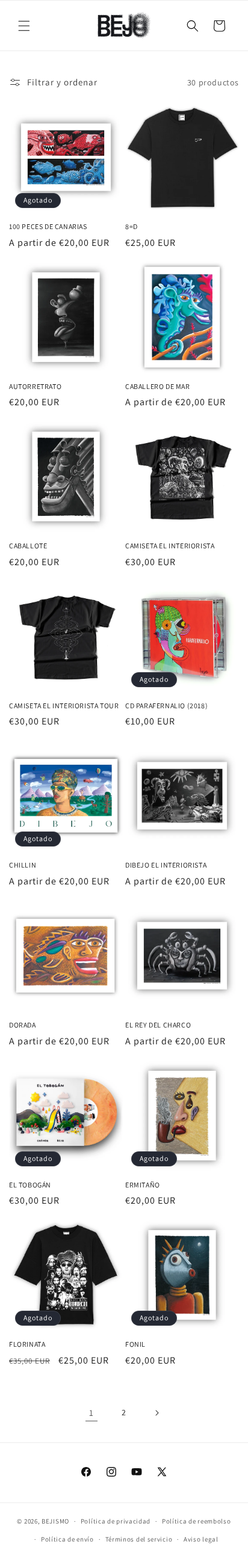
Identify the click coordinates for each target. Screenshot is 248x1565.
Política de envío (67, 1539)
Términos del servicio (139, 1539)
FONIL (135, 1344)
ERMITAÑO (142, 1184)
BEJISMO (55, 1521)
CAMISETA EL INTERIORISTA (169, 545)
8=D (131, 226)
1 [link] (91, 1412)
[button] (24, 26)
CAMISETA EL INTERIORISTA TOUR (64, 705)
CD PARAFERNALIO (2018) (166, 705)
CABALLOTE (28, 545)
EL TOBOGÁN (30, 1184)
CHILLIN (22, 864)
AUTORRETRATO (35, 386)
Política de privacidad (115, 1521)
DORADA (22, 1024)
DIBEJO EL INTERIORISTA (165, 864)
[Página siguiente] (156, 1413)
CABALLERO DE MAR (157, 386)
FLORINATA (27, 1344)
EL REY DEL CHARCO (158, 1024)
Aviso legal (201, 1539)
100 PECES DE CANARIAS (48, 226)
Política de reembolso (196, 1521)
